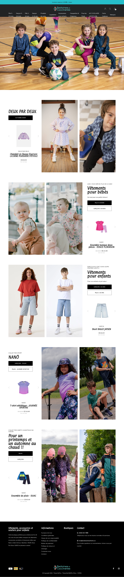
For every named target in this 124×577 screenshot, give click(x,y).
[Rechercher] (110, 8)
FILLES (20, 453)
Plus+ (75, 573)
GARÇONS (20, 459)
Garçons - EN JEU (20, 363)
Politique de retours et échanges (48, 547)
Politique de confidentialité (49, 541)
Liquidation (52, 15)
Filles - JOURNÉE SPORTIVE (20, 369)
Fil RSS (80, 573)
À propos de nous (46, 533)
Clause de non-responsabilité (50, 538)
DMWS (70, 573)
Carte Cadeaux (105, 14)
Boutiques (68, 528)
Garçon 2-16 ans (35, 14)
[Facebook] (113, 568)
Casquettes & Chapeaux (74, 14)
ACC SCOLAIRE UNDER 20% (94, 14)
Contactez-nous (46, 551)
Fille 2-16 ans (27, 14)
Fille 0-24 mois (10, 14)
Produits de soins (43, 14)
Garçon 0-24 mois (19, 14)
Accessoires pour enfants (62, 14)
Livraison (44, 554)
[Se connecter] (105, 8)
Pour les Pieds (84, 14)
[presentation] (9, 136)
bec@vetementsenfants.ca (87, 540)
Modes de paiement (47, 543)
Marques (113, 15)
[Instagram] (119, 568)
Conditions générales (47, 535)
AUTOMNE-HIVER (20, 118)
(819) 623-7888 (83, 533)
